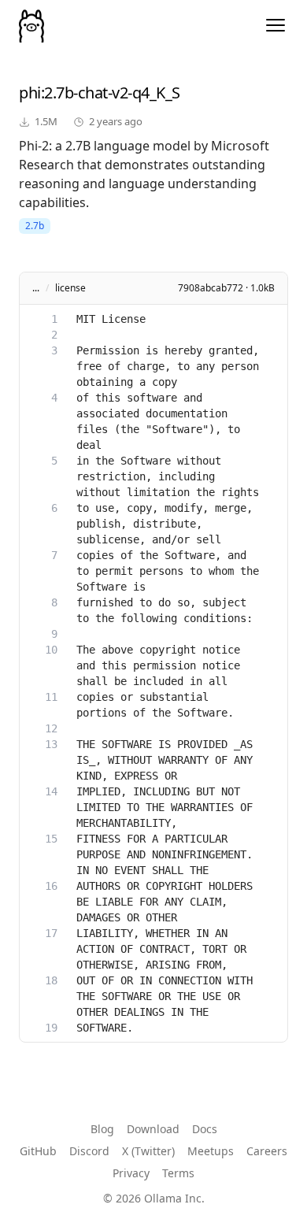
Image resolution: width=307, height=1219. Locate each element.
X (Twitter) (148, 1150)
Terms (178, 1172)
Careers (266, 1150)
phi (30, 92)
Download (153, 1128)
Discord (89, 1150)
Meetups (210, 1150)
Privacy (131, 1172)
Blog (102, 1128)
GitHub (38, 1150)
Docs (204, 1128)
